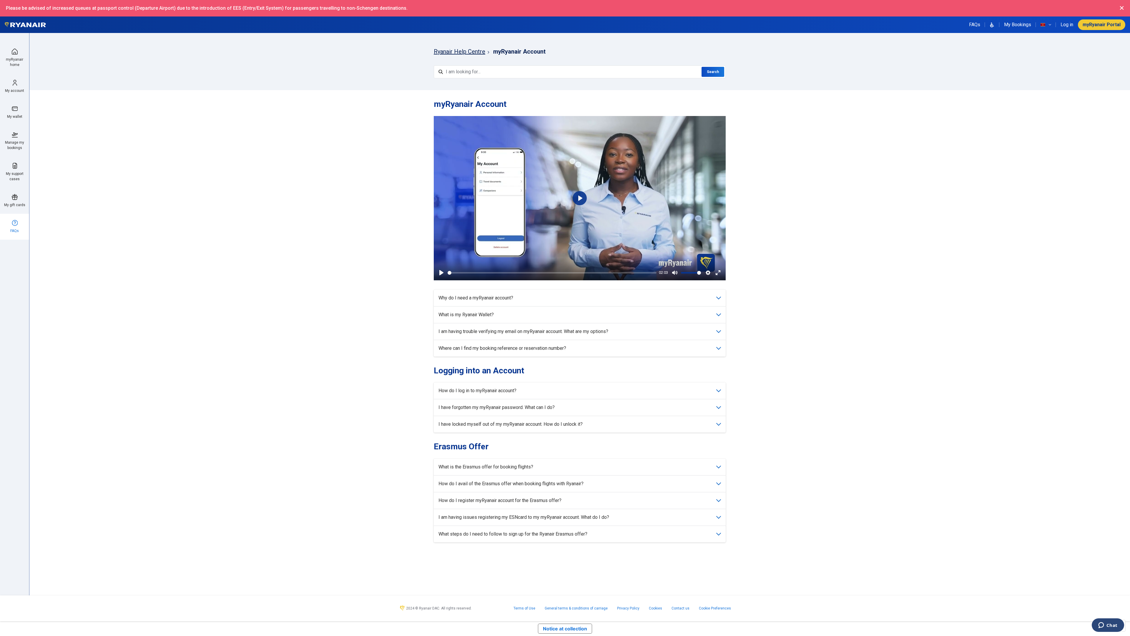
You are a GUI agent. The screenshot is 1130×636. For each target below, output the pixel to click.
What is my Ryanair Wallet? (466, 314)
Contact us (680, 608)
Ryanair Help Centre (459, 51)
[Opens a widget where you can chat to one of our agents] (1107, 625)
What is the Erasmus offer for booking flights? (485, 467)
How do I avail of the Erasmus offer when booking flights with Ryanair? (511, 483)
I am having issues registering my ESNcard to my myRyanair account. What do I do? (523, 517)
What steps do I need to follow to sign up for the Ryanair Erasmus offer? (512, 534)
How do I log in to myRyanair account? (477, 390)
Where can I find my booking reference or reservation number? (502, 348)
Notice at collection (565, 629)
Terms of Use (524, 608)
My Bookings (1017, 24)
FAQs (974, 24)
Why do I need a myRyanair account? (475, 298)
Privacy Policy (628, 608)
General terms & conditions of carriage (576, 608)
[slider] (552, 273)
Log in (1067, 24)
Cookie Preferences (715, 608)
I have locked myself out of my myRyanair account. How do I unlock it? (510, 424)
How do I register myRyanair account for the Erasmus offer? (499, 500)
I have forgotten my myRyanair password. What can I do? (496, 407)
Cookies (655, 608)
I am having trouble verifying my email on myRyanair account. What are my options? (523, 331)
